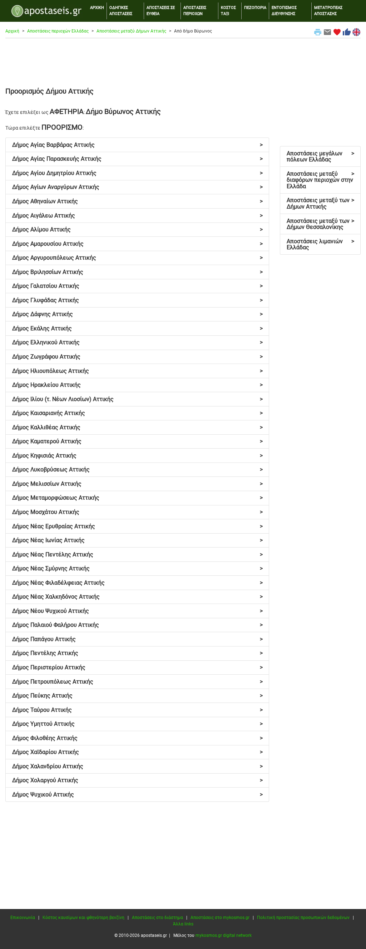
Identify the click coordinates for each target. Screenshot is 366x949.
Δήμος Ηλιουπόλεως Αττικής (137, 371)
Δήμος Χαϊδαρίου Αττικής (137, 752)
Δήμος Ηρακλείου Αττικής (137, 384)
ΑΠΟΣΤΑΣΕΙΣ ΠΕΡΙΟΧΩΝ (194, 10)
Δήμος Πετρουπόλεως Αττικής (137, 681)
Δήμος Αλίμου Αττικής (137, 229)
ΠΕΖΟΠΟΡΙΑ (255, 7)
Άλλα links (183, 923)
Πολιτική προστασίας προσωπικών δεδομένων (303, 917)
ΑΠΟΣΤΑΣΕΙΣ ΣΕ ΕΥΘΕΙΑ (161, 10)
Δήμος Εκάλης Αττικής (137, 328)
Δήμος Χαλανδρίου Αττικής (137, 766)
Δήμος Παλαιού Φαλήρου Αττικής (137, 624)
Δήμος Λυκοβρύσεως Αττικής (137, 469)
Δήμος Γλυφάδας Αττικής (137, 300)
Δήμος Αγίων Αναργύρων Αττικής (137, 187)
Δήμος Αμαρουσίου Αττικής (137, 243)
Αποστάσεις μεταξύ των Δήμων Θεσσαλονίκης (320, 224)
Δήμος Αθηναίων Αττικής (137, 201)
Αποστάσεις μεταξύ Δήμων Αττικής (131, 31)
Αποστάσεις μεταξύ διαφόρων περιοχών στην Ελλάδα (320, 180)
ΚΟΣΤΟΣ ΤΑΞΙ (228, 10)
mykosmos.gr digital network (224, 935)
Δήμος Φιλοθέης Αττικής (137, 738)
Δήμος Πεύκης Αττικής (137, 695)
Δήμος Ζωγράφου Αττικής (137, 356)
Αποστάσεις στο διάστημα (157, 917)
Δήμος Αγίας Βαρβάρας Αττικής (137, 144)
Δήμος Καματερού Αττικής (137, 441)
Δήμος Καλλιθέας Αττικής (137, 427)
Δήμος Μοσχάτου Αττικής (137, 512)
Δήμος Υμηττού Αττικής (137, 723)
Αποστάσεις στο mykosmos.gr (220, 917)
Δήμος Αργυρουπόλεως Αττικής (137, 257)
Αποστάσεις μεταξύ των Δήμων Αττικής (320, 203)
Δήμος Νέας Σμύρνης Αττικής (137, 568)
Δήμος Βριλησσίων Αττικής (137, 272)
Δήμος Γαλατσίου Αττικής (137, 286)
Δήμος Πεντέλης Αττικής (137, 653)
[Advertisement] (183, 61)
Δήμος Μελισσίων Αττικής (137, 483)
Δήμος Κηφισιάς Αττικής (137, 455)
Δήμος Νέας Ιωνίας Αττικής (137, 540)
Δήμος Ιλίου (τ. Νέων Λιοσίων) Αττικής (137, 399)
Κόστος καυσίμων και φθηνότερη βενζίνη (83, 917)
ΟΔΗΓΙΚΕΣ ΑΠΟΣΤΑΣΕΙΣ (120, 10)
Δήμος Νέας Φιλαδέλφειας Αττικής (137, 582)
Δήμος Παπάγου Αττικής (137, 639)
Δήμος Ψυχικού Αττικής (137, 794)
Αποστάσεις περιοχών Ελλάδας (58, 31)
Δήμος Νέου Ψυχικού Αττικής (137, 611)
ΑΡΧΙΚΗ (97, 7)
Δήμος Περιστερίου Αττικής (137, 667)
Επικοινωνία (22, 917)
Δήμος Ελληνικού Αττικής (137, 342)
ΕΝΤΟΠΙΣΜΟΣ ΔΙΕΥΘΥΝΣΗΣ (284, 10)
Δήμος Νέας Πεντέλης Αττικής (137, 554)
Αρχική (12, 31)
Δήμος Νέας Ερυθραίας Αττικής (137, 526)
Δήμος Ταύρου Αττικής (137, 709)
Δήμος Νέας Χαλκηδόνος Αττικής (137, 596)
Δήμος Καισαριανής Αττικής (137, 413)
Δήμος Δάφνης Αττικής (137, 314)
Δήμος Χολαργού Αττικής (137, 780)
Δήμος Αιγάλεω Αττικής (137, 215)
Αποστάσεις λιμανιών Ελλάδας (320, 244)
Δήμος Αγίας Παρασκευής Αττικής (137, 158)
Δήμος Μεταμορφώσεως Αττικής (137, 497)
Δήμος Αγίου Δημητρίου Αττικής (137, 173)
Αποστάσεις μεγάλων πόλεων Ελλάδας (320, 156)
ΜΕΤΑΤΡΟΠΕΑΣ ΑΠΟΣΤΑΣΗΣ (328, 10)
